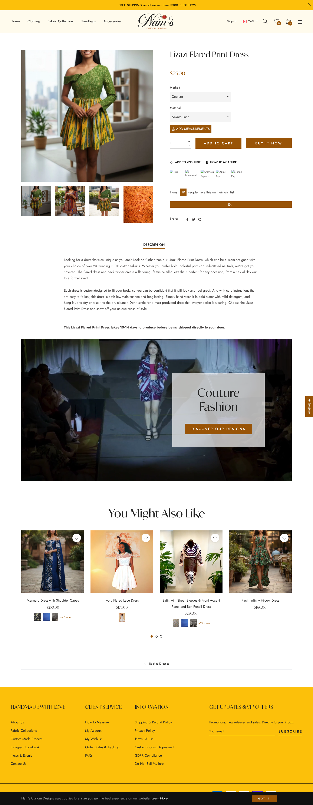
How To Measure (223, 162)
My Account (93, 730)
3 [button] (161, 636)
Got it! (264, 799)
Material (175, 108)
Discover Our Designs (218, 428)
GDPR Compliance (148, 755)
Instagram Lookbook (25, 747)
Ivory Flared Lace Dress (122, 600)
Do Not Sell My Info (149, 763)
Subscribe (290, 731)
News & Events (21, 755)
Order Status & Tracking (102, 747)
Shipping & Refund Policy (153, 722)
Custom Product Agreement (154, 747)
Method (175, 87)
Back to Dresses (158, 664)
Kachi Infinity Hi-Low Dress (260, 600)
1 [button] (152, 636)
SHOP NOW (188, 5)
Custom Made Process (26, 738)
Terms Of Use (144, 738)
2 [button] (156, 636)
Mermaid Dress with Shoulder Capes (53, 600)
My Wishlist (93, 738)
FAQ (88, 755)
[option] (52, 581)
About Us (17, 722)
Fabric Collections (24, 730)
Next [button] (150, 199)
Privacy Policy (145, 730)
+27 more (66, 617)
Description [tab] (154, 244)
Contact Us (18, 763)
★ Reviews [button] (309, 406)
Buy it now (268, 143)
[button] (304, 765)
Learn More (159, 798)
